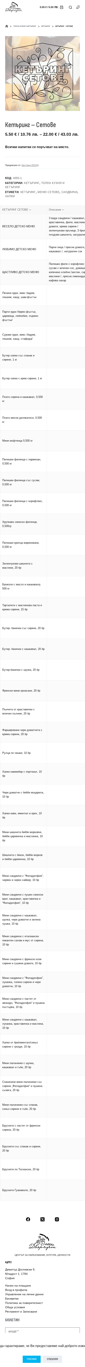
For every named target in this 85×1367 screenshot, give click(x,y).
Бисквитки (12, 1298)
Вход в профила (16, 1290)
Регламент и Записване (21, 1311)
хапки (10, 196)
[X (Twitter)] (42, 1219)
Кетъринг (31, 183)
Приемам (32, 1359)
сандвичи (69, 192)
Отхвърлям (52, 1359)
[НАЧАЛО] (6, 26)
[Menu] (78, 7)
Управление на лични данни (24, 1294)
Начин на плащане (18, 1285)
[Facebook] (28, 1219)
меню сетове (48, 192)
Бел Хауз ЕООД (30, 165)
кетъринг (28, 192)
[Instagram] (57, 1219)
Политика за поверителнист (24, 1303)
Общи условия (15, 1307)
